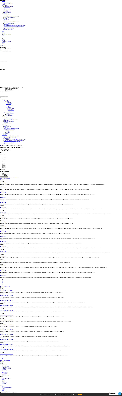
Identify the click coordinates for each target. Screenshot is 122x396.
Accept (80, 394)
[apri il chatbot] (119, 393)
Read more (74, 394)
